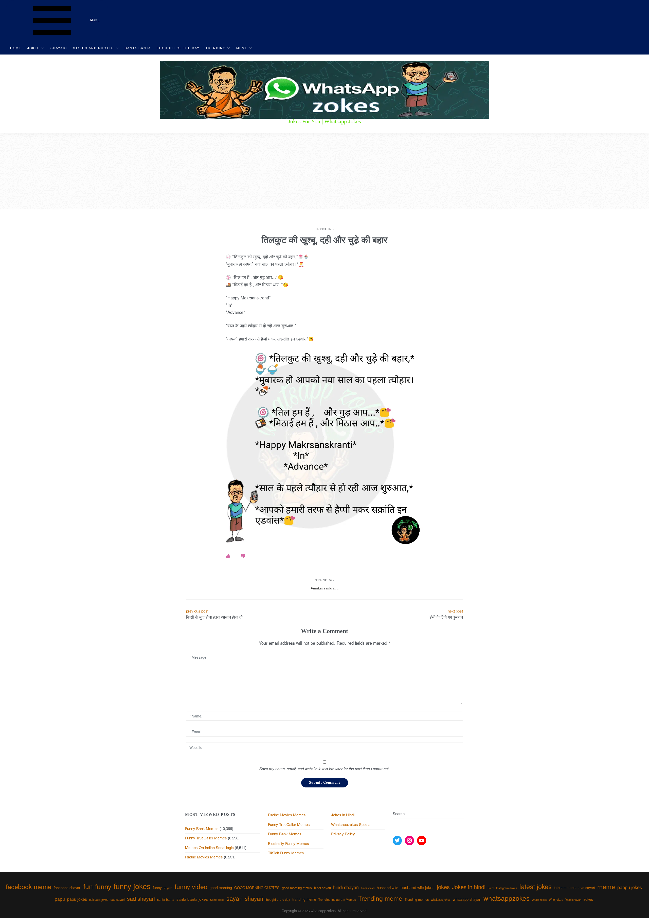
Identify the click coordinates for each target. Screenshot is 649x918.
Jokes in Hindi (342, 814)
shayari (254, 898)
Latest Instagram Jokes (502, 888)
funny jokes (132, 885)
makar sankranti (325, 588)
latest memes (564, 887)
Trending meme (380, 898)
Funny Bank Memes (202, 828)
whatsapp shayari (467, 899)
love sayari (586, 887)
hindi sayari (322, 887)
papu (60, 899)
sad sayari (118, 899)
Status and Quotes (93, 48)
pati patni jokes (98, 899)
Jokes (33, 48)
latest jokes (535, 886)
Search (399, 813)
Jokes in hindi (468, 887)
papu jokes (77, 899)
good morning (221, 887)
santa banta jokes (192, 899)
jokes (443, 887)
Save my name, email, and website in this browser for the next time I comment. (324, 768)
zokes (588, 899)
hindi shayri (367, 888)
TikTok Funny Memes (286, 852)
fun (88, 886)
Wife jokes (556, 899)
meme (606, 886)
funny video (191, 886)
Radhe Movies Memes (204, 856)
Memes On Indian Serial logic (209, 847)
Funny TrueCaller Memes (206, 837)
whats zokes (539, 900)
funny (103, 886)
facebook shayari (67, 887)
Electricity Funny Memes (288, 843)
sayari (234, 898)
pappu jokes (629, 887)
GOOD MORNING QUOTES (257, 887)
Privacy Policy (343, 833)
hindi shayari (346, 887)
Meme (241, 48)
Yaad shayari (573, 899)
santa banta (165, 899)
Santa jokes (217, 899)
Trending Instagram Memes (337, 899)
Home (15, 48)
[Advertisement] (324, 171)
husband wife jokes (418, 887)
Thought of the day (178, 48)
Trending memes (417, 899)
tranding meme (304, 899)
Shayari (58, 48)
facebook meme (28, 886)
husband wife (387, 887)
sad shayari (141, 898)
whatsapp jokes (440, 899)
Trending (216, 48)
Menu (95, 20)
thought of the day (277, 899)
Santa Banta (138, 48)
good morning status (297, 887)
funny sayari (162, 887)
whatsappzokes (506, 898)
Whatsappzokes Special (351, 824)
